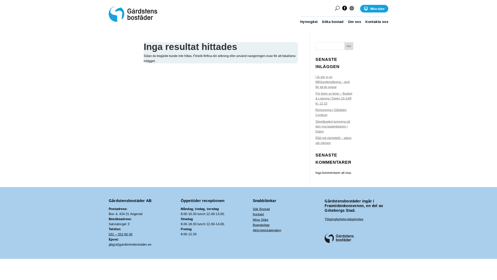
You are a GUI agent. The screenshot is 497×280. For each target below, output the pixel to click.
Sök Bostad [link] (261, 209)
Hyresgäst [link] (309, 22)
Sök (349, 46)
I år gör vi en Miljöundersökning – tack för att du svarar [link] (332, 82)
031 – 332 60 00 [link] (120, 234)
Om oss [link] (354, 22)
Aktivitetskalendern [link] (267, 230)
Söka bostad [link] (332, 22)
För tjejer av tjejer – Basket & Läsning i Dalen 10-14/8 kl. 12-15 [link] (333, 98)
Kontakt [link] (258, 214)
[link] (374, 11)
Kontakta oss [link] (376, 22)
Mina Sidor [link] (261, 220)
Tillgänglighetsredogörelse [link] (344, 219)
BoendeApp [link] (261, 225)
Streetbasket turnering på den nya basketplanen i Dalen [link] (332, 126)
